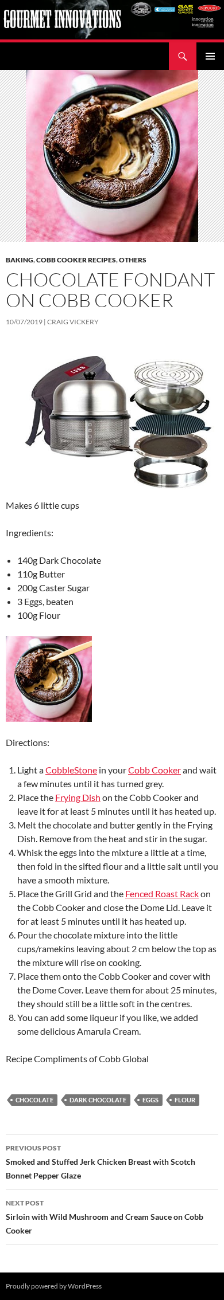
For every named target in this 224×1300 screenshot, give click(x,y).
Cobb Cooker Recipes (76, 260)
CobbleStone (71, 769)
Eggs (150, 1099)
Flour (185, 1099)
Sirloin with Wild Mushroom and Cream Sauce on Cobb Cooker (104, 1217)
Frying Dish (78, 797)
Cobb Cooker (154, 769)
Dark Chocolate (97, 1099)
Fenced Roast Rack (162, 893)
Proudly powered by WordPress (54, 1286)
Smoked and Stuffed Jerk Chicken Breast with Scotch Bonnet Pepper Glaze (100, 1162)
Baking (19, 260)
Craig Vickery (73, 321)
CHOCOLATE (34, 1099)
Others (132, 260)
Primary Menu (210, 56)
